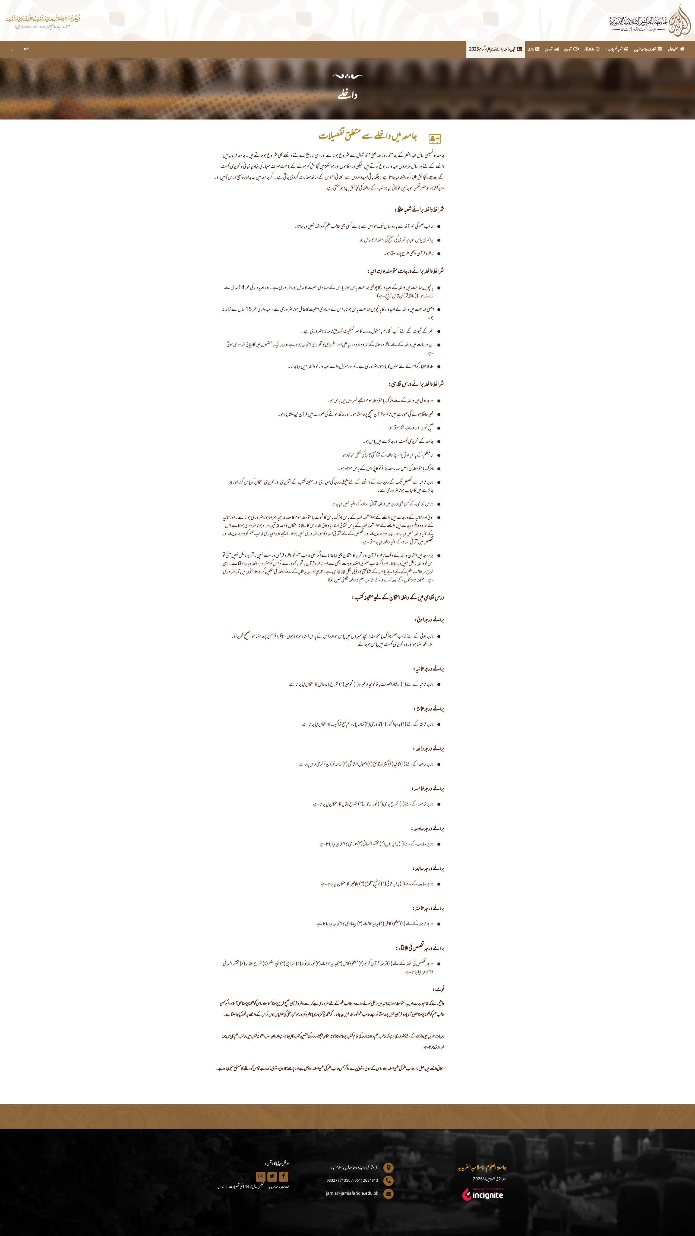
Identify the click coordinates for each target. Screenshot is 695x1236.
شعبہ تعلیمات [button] (615, 50)
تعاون (567, 50)
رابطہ (530, 50)
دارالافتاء (589, 50)
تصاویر (548, 50)
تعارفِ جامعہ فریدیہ (645, 50)
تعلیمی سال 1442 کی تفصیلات (246, 1187)
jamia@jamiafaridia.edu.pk (352, 1193)
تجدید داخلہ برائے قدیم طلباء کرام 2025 (492, 50)
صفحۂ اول (673, 50)
